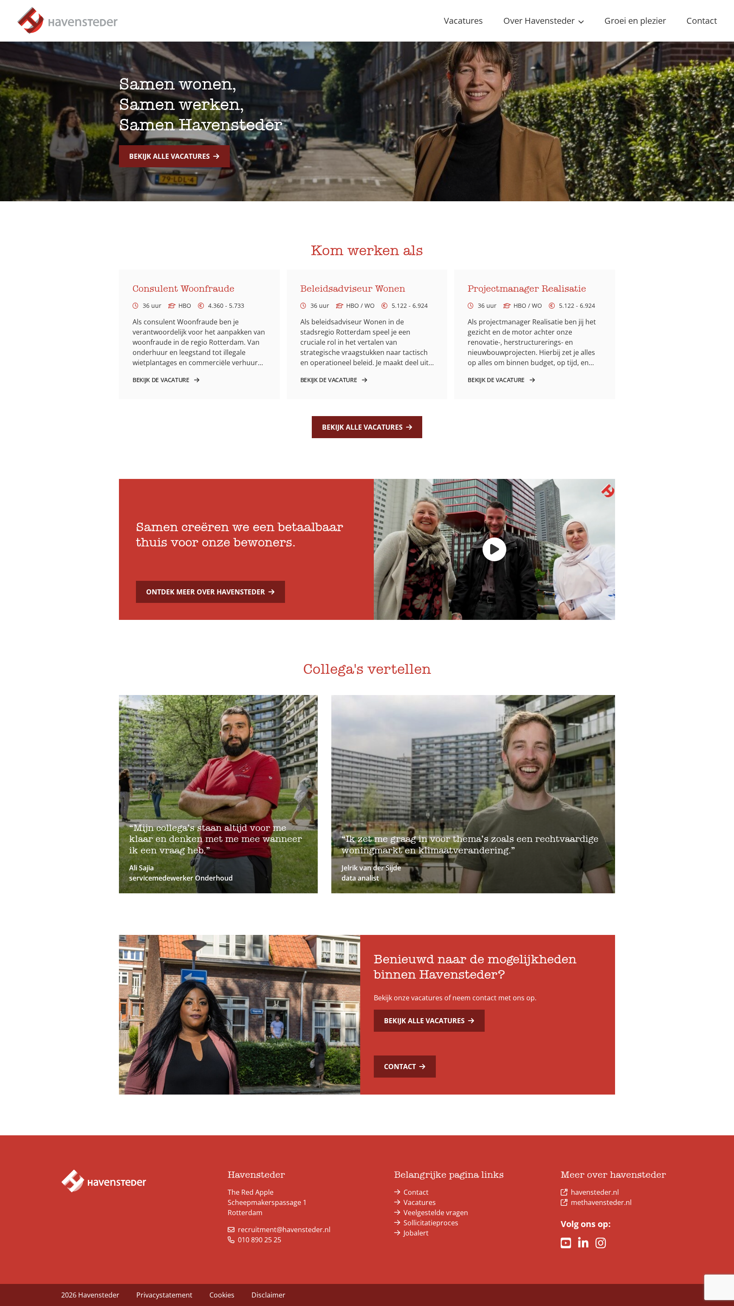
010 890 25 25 (259, 1239)
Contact (400, 1066)
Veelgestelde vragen (436, 1212)
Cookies (221, 1295)
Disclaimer (268, 1295)
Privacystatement (164, 1295)
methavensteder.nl (601, 1202)
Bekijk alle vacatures (169, 156)
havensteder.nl (595, 1192)
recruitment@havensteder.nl (284, 1229)
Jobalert (416, 1233)
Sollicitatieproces (431, 1222)
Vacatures (420, 1202)
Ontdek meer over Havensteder (205, 592)
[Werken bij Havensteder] (67, 20)
